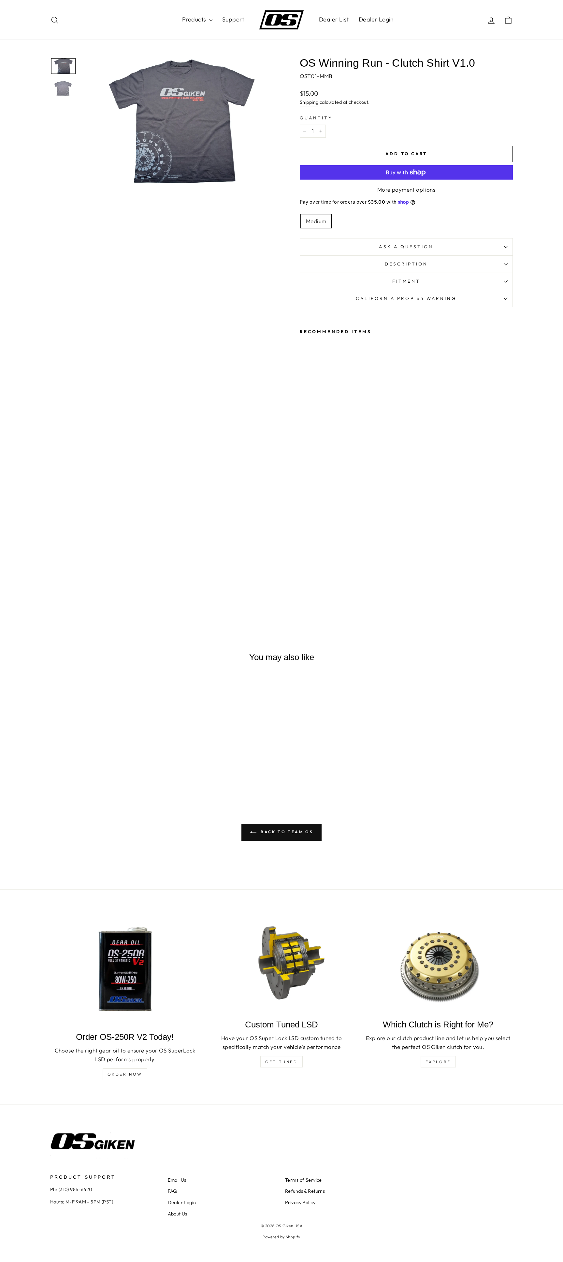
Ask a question (406, 247)
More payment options (406, 189)
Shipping (309, 102)
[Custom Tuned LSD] (281, 963)
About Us (177, 1214)
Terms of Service (303, 1180)
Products (195, 19)
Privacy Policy (300, 1202)
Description (406, 264)
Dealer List (334, 19)
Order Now (125, 1074)
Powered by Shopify (281, 1236)
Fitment (406, 281)
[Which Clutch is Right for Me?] (438, 963)
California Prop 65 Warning (406, 298)
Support (233, 19)
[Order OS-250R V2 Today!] (125, 970)
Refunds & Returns (305, 1191)
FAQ (172, 1191)
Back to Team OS (286, 831)
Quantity (316, 118)
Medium (316, 221)
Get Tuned (281, 1061)
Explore (438, 1061)
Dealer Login (376, 19)
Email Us (177, 1180)
